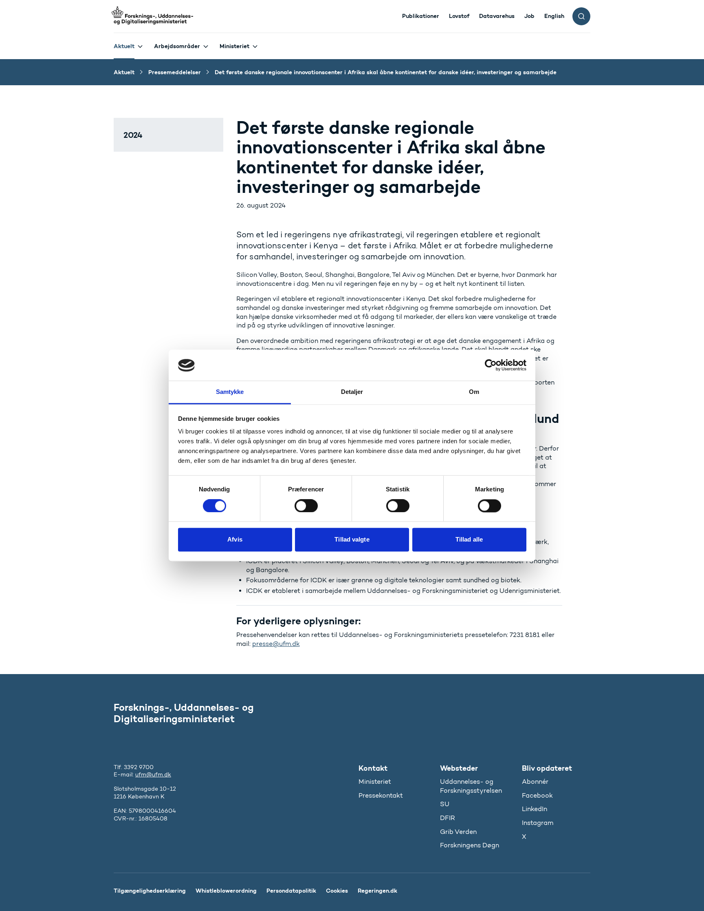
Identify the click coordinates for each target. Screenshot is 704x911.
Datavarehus (497, 16)
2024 (133, 135)
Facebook (537, 795)
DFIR (447, 818)
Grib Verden (458, 832)
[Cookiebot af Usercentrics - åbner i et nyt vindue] (490, 365)
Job (529, 16)
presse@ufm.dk (276, 644)
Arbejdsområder (177, 46)
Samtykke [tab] (230, 392)
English (554, 16)
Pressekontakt (381, 795)
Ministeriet (234, 46)
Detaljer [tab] (352, 392)
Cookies (337, 890)
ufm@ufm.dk (153, 774)
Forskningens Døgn (469, 845)
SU (444, 804)
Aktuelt (124, 46)
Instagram (537, 823)
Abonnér (535, 781)
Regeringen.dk (377, 890)
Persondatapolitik (291, 890)
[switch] (306, 506)
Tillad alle (469, 539)
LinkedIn (534, 809)
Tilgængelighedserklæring (150, 890)
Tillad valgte (351, 539)
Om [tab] (474, 392)
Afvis (234, 539)
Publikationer (420, 16)
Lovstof (459, 16)
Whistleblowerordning (226, 890)
